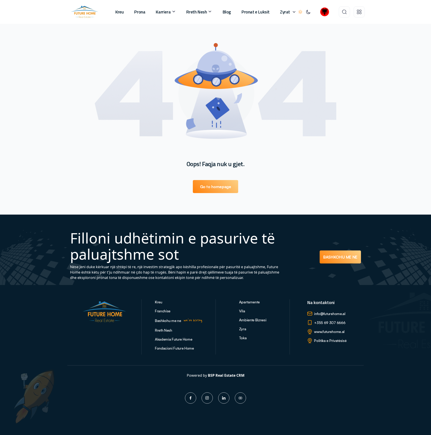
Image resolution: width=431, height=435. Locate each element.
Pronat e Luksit (255, 11)
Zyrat (285, 11)
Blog (226, 11)
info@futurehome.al (329, 313)
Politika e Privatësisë (330, 340)
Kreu (119, 11)
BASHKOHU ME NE (340, 256)
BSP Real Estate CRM (226, 375)
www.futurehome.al (329, 331)
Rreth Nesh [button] (197, 11)
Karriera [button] (163, 11)
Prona (139, 11)
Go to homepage (215, 186)
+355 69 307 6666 (329, 322)
